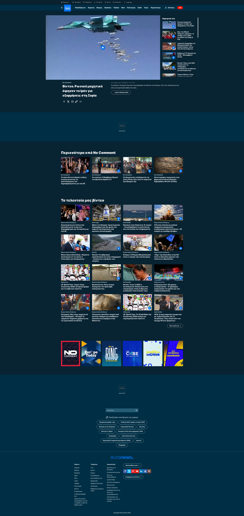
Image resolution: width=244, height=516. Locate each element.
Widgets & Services (97, 483)
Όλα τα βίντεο (174, 326)
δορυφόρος (112, 436)
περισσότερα (111, 464)
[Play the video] (103, 47)
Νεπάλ (94, 252)
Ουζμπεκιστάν (159, 282)
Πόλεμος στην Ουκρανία (107, 427)
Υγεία (146, 8)
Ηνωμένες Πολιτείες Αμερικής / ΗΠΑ (130, 431)
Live (180, 7)
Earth (140, 8)
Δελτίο (93, 470)
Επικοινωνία (111, 485)
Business (107, 8)
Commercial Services (113, 472)
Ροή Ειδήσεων (80, 8)
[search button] (124, 2)
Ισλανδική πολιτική (128, 436)
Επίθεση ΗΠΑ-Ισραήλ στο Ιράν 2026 (133, 422)
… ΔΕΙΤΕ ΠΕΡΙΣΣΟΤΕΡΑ (120, 92)
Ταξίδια (116, 8)
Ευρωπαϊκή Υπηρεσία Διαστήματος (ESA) (116, 440)
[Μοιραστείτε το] (72, 101)
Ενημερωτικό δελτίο (132, 477)
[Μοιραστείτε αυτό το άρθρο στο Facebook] (64, 101)
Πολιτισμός (131, 8)
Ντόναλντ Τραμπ (107, 431)
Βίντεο (76, 489)
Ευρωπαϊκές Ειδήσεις (68, 222)
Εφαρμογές (94, 481)
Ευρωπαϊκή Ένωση (127, 427)
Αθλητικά (64, 282)
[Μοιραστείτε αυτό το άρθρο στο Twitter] (68, 101)
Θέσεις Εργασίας (112, 487)
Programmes (78, 491)
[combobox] (134, 2)
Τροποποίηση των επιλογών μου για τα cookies (113, 499)
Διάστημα (95, 222)
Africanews (94, 486)
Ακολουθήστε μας (96, 478)
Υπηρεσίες (94, 464)
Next (123, 8)
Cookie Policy (111, 479)
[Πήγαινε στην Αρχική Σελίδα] (67, 8)
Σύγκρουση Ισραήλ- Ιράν (107, 422)
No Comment (65, 175)
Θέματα (76, 464)
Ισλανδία (142, 427)
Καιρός (93, 473)
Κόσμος (99, 8)
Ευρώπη (91, 8)
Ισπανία (138, 440)
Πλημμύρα (122, 445)
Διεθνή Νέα (127, 222)
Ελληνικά (65, 2)
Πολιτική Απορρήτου (113, 482)
